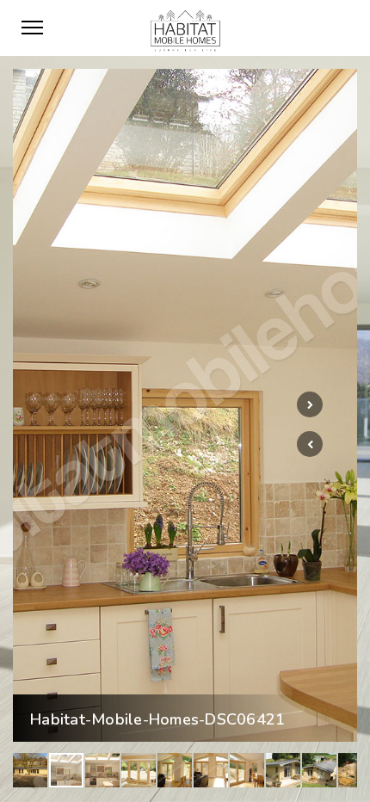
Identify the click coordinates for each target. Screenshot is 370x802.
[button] (310, 444)
